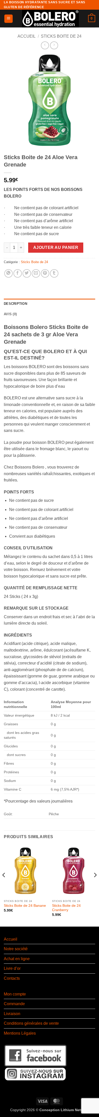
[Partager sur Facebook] (17, 273)
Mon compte (15, 994)
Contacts (12, 978)
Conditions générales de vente (31, 1023)
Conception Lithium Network (64, 1110)
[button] (8, 18)
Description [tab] (15, 304)
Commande (14, 1004)
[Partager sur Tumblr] (54, 273)
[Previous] (4, 885)
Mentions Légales (20, 1033)
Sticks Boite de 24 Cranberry (66, 908)
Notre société (16, 949)
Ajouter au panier (55, 247)
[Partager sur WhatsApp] (8, 273)
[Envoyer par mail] (36, 273)
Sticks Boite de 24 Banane (25, 906)
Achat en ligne (17, 959)
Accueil (27, 36)
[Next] (95, 885)
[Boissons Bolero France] (50, 18)
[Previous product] (54, 45)
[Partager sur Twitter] (27, 273)
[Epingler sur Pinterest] (45, 273)
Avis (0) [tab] (10, 314)
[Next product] (45, 45)
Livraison (12, 1014)
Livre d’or (12, 968)
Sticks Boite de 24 (61, 36)
